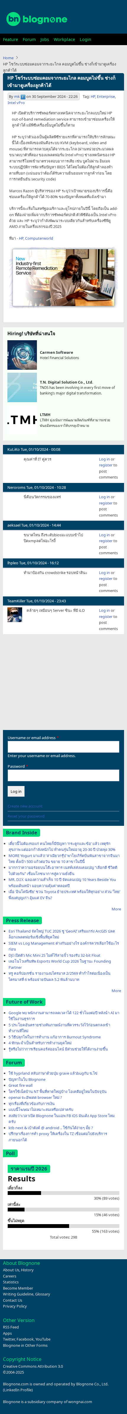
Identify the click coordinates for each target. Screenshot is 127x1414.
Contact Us (12, 1300)
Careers (9, 1276)
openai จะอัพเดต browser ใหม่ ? (35, 1097)
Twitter (9, 1339)
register (106, 465)
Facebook (25, 1339)
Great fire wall (20, 1085)
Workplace (64, 39)
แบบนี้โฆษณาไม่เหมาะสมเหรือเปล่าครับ (41, 1109)
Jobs (44, 39)
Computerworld (39, 238)
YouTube (43, 1339)
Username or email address (32, 737)
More (116, 909)
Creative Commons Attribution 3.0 (33, 1366)
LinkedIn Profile (18, 1389)
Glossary (42, 1294)
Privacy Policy (15, 1306)
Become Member (18, 1288)
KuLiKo (13, 449)
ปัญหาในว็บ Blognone (27, 1079)
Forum (29, 39)
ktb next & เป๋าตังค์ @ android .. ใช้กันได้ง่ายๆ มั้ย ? (51, 1127)
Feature (10, 39)
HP (93, 96)
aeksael (13, 525)
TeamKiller (16, 601)
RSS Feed (11, 1327)
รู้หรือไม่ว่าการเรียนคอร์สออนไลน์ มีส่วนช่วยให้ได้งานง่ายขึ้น (58, 1049)
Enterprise (106, 96)
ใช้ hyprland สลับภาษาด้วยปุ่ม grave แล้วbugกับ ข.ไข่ (53, 1073)
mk (17, 96)
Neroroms (16, 487)
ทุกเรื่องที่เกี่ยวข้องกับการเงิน (32, 1103)
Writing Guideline (18, 1294)
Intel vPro (16, 102)
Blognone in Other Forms (25, 1345)
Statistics (11, 1282)
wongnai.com (80, 1401)
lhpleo (12, 562)
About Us (11, 1269)
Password (16, 766)
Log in (104, 459)
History (27, 1269)
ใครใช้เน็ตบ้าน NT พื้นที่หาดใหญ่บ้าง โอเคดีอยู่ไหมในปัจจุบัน (58, 1091)
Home (8, 57)
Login (85, 39)
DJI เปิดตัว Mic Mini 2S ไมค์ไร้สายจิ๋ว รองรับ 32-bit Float (54, 955)
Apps (7, 1333)
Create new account (25, 806)
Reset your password (26, 816)
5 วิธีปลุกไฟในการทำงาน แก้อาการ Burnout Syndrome (55, 1037)
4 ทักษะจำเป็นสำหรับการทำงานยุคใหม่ (40, 1042)
